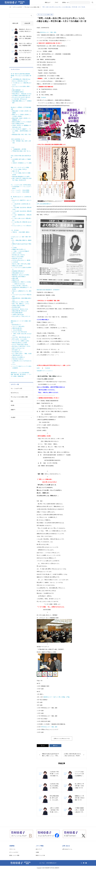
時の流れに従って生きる (18, 254)
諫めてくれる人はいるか (18, 348)
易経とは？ (48, 2)
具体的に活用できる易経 (18, 305)
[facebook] (83, 863)
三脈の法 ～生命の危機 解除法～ (21, 232)
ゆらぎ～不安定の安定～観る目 (20, 344)
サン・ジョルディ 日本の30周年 (20, 192)
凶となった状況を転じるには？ (20, 81)
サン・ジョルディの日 (16, 388)
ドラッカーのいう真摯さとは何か (20, 340)
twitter (38, 368)
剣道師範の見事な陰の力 (18, 271)
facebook (43, 97)
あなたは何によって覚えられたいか (21, 316)
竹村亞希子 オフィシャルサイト (45, 370)
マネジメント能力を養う (18, 326)
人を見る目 (15, 262)
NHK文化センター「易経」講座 (48, 32)
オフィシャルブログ (13, 852)
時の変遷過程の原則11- (18, 91)
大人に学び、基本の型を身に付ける (21, 337)
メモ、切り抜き (15, 230)
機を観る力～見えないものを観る (20, 274)
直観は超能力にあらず (18, 273)
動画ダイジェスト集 (40, 855)
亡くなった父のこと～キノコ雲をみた (21, 225)
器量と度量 (15, 278)
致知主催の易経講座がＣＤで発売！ (21, 176)
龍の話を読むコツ (16, 324)
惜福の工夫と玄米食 (17, 265)
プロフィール (12, 849)
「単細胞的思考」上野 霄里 (19, 149)
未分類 (12, 405)
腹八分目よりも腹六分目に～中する (21, 346)
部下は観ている (16, 349)
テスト (14, 364)
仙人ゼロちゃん (15, 392)
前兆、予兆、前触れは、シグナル (20, 303)
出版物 (37, 852)
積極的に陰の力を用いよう (19, 249)
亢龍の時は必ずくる (17, 355)
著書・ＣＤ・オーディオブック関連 (20, 167)
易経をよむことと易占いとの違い (20, 301)
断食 (12, 401)
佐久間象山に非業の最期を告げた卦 (21, 95)
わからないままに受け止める (19, 331)
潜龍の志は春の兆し (17, 328)
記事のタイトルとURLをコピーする (62, 738)
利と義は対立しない (17, 351)
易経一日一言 (15, 171)
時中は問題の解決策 (17, 312)
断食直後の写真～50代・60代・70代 (21, 134)
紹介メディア (39, 849)
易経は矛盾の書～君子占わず (19, 310)
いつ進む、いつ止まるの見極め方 (20, 251)
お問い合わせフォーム (67, 849)
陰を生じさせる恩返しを (18, 357)
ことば (12, 147)
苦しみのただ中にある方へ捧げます (21, 97)
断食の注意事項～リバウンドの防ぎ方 (21, 121)
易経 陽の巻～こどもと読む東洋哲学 (20, 372)
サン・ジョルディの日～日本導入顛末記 (21, 184)
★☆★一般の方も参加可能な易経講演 (20, 73)
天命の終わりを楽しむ (18, 359)
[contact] (86, 862)
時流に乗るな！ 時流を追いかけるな (21, 93)
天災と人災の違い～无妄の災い (20, 285)
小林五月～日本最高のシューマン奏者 (21, 163)
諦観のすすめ (15, 280)
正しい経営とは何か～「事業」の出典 (21, 353)
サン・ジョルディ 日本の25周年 (20, 190)
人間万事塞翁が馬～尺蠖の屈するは (21, 79)
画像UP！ (13, 409)
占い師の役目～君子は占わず (19, 99)
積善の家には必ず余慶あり (19, 276)
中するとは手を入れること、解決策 (21, 260)
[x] (81, 862)
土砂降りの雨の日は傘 (18, 314)
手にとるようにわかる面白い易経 (45, 14)
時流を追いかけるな (17, 258)
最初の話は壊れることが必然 (19, 342)
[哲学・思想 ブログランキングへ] (52, 362)
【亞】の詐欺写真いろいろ (17, 139)
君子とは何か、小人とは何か (19, 339)
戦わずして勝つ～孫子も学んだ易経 (21, 263)
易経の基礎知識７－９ (18, 90)
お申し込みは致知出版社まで (44, 203)
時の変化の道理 (16, 307)
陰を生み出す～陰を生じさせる (20, 309)
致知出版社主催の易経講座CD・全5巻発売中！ (48, 289)
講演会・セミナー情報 (68, 2)
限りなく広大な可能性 (18, 256)
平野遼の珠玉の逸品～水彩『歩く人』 (21, 151)
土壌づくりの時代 (16, 253)
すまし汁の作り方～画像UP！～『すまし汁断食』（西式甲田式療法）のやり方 (21, 130)
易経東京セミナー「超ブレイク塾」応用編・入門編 (56, 697)
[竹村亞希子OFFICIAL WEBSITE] (15, 2)
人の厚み (14, 247)
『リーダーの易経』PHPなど (19, 169)
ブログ (56, 2)
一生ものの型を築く (17, 330)
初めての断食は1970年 (18, 123)
